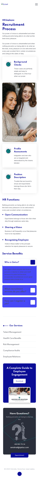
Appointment (19, 455)
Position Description (20, 176)
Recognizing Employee (17, 240)
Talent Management (12, 332)
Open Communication (16, 215)
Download (19, 381)
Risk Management (11, 344)
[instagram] (19, 474)
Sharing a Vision (13, 227)
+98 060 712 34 (19, 444)
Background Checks (20, 63)
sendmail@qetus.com (19, 447)
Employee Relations (11, 357)
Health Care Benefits (12, 338)
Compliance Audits (11, 351)
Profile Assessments (20, 150)
